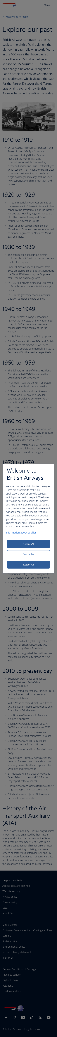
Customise (29, 554)
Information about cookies (21, 532)
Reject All (28, 564)
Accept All (28, 543)
